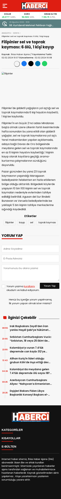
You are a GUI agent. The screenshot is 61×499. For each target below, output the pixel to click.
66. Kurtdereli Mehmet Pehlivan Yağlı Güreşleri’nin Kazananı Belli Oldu (30, 25)
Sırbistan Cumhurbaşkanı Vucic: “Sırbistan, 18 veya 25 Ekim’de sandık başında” (31, 339)
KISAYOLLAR (11, 438)
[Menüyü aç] (5, 6)
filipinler (9, 222)
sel (31, 222)
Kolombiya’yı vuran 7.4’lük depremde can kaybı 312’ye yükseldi (27, 349)
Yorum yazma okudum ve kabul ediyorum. (23, 288)
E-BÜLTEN (9, 446)
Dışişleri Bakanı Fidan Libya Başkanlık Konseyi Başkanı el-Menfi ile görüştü (29, 393)
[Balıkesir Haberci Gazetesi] (34, 5)
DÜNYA (16, 33)
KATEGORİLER (12, 429)
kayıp (22, 222)
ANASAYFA (6, 33)
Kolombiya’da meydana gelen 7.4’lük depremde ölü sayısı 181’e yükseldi (30, 371)
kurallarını (29, 286)
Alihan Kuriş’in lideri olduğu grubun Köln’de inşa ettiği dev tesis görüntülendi (29, 360)
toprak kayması (47, 222)
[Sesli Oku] (17, 64)
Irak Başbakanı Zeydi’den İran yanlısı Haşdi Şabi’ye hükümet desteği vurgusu (29, 328)
